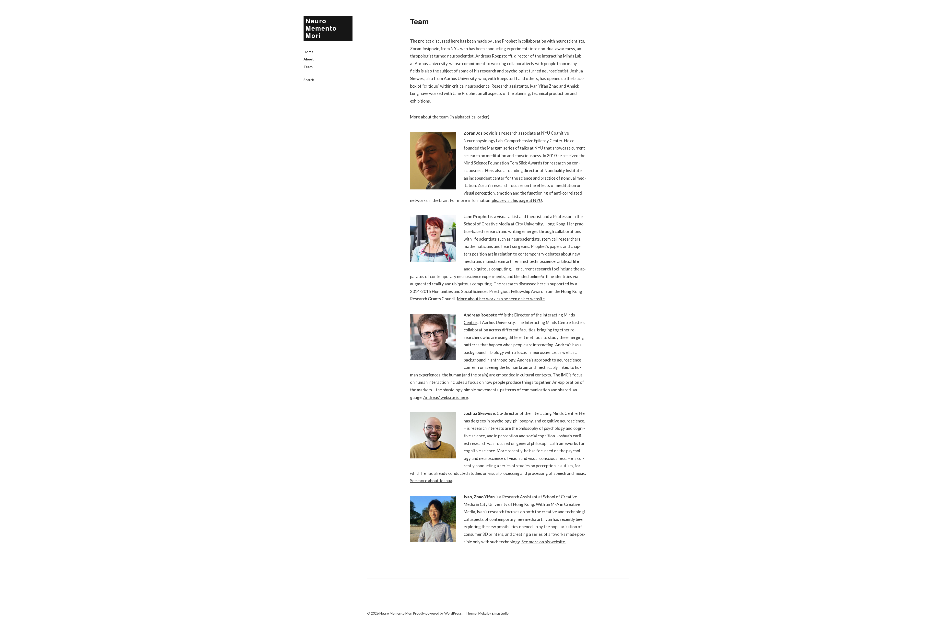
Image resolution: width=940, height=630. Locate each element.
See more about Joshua (431, 480)
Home (308, 52)
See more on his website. (543, 541)
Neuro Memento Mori (321, 28)
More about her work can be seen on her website (501, 298)
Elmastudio (500, 613)
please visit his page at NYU (516, 200)
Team (308, 67)
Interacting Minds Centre (554, 413)
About (309, 59)
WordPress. (453, 613)
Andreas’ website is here (445, 397)
